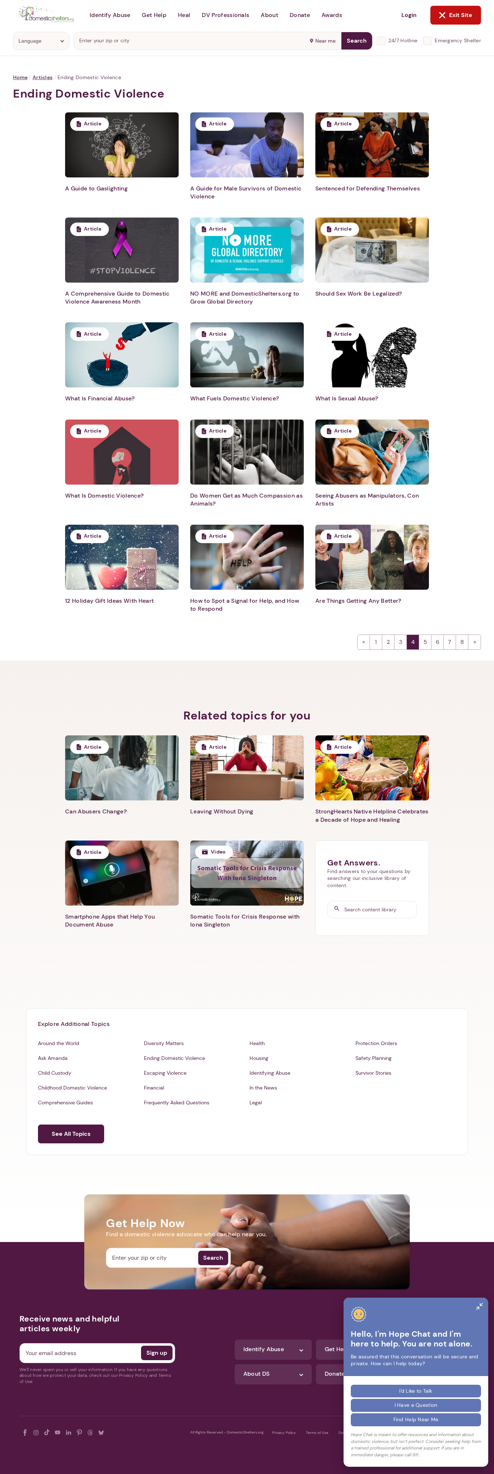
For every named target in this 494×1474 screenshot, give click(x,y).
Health (257, 1043)
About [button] (269, 15)
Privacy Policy (284, 1432)
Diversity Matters (164, 1043)
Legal (256, 1102)
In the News (263, 1087)
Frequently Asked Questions (176, 1102)
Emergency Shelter (458, 40)
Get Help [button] (154, 15)
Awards (331, 15)
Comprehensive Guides (65, 1102)
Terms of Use (317, 1432)
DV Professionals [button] (225, 15)
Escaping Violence (165, 1073)
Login (409, 15)
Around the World (58, 1043)
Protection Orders (376, 1043)
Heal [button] (184, 15)
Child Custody (54, 1073)
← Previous (364, 642)
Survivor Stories (373, 1073)
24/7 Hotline (402, 40)
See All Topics (71, 1134)
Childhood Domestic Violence (72, 1087)
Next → (474, 642)
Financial (154, 1087)
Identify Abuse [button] (110, 15)
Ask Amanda (53, 1058)
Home (20, 77)
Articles (42, 77)
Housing (259, 1058)
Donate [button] (300, 15)
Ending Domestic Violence (174, 1058)
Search (357, 40)
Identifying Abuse (270, 1073)
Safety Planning (373, 1058)
